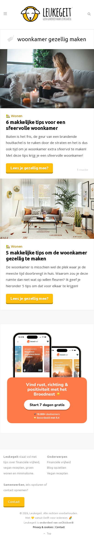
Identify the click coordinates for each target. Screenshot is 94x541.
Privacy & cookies (43, 527)
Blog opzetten (56, 467)
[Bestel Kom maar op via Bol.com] (47, 422)
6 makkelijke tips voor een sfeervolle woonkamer (35, 125)
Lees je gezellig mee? (29, 168)
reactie (82, 170)
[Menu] (5, 14)
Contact (14, 502)
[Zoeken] (89, 14)
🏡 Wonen (14, 115)
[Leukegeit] (47, 14)
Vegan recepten (57, 473)
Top (48, 533)
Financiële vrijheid (59, 462)
